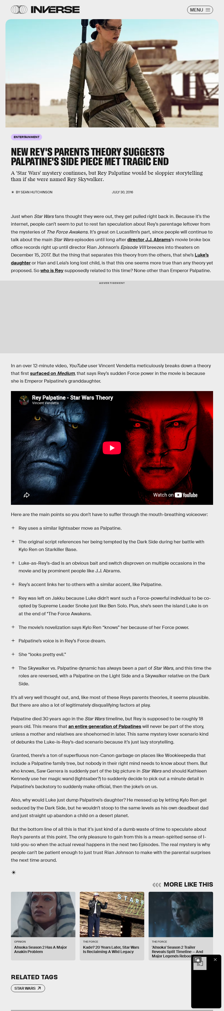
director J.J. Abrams (149, 240)
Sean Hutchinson (36, 192)
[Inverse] (55, 9)
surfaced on (52, 373)
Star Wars (25, 988)
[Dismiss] (215, 959)
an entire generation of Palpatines (104, 726)
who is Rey (51, 270)
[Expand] (197, 959)
